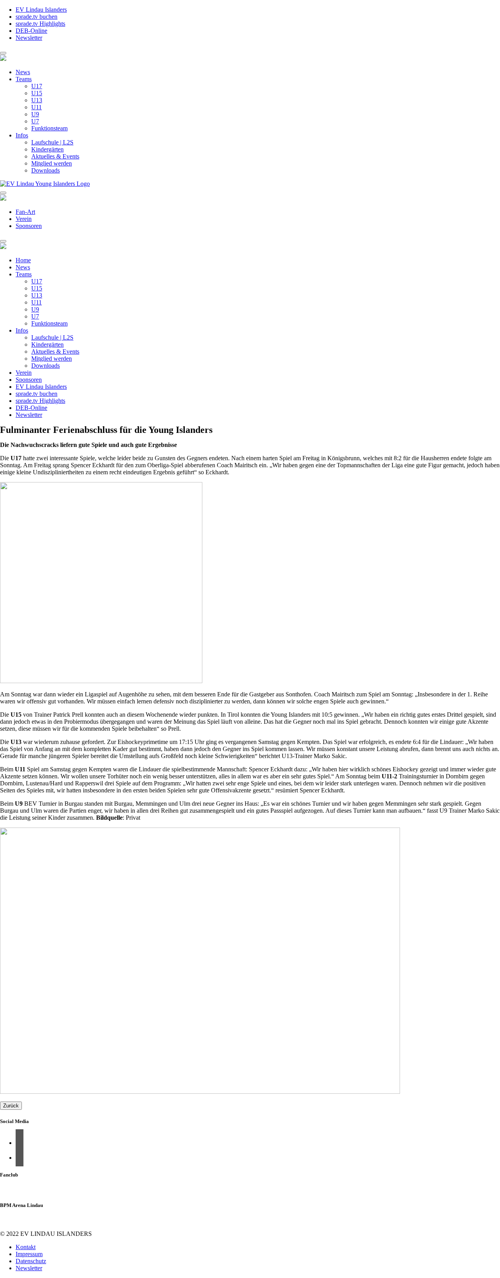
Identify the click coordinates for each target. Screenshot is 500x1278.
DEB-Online (31, 30)
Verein (24, 218)
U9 (35, 114)
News (23, 72)
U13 (36, 100)
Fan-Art (25, 211)
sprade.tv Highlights (40, 23)
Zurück (11, 1106)
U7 (35, 121)
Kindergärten (47, 149)
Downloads (45, 170)
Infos (22, 135)
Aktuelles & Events (55, 156)
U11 (36, 107)
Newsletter (29, 37)
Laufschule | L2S (52, 142)
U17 (36, 86)
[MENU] (3, 53)
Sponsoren (29, 225)
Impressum (29, 1254)
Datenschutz (31, 1261)
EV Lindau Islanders (41, 9)
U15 (36, 93)
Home (23, 260)
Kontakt (26, 1247)
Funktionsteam (49, 128)
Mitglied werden (51, 163)
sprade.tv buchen (36, 16)
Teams (24, 79)
